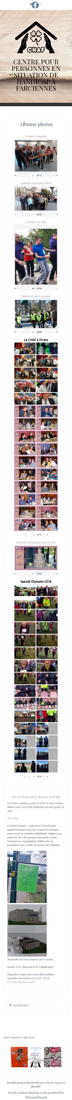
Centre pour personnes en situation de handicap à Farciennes (36, 74)
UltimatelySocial (36, 1097)
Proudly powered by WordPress (25, 1082)
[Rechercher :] (28, 1005)
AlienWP (36, 1086)
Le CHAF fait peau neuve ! (21, 982)
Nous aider (13, 818)
